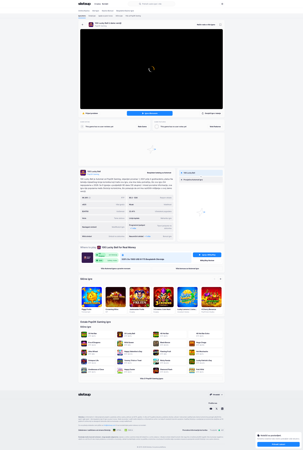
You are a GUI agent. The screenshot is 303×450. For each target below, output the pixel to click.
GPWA (118, 430)
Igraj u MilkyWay (209, 255)
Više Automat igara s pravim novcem (115, 268)
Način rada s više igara (206, 25)
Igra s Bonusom (151, 113)
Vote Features (215, 127)
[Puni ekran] (220, 24)
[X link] (216, 408)
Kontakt (105, 4)
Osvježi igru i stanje (213, 113)
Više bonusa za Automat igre (187, 268)
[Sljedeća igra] (220, 279)
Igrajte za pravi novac (105, 16)
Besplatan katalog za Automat (159, 173)
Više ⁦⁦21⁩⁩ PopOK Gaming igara (151, 378)
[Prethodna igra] (214, 279)
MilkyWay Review (207, 260)
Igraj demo (82, 16)
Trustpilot (217, 430)
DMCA (130, 430)
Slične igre (119, 16)
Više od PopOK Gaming (133, 16)
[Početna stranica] (84, 3)
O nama (97, 4)
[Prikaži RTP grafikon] (89, 197)
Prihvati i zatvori (278, 444)
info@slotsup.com (109, 425)
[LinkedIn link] (222, 408)
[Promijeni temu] (222, 4)
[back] (82, 24)
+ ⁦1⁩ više (133, 228)
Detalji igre (92, 16)
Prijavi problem (92, 113)
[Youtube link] (211, 408)
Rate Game (142, 127)
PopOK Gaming (93, 174)
